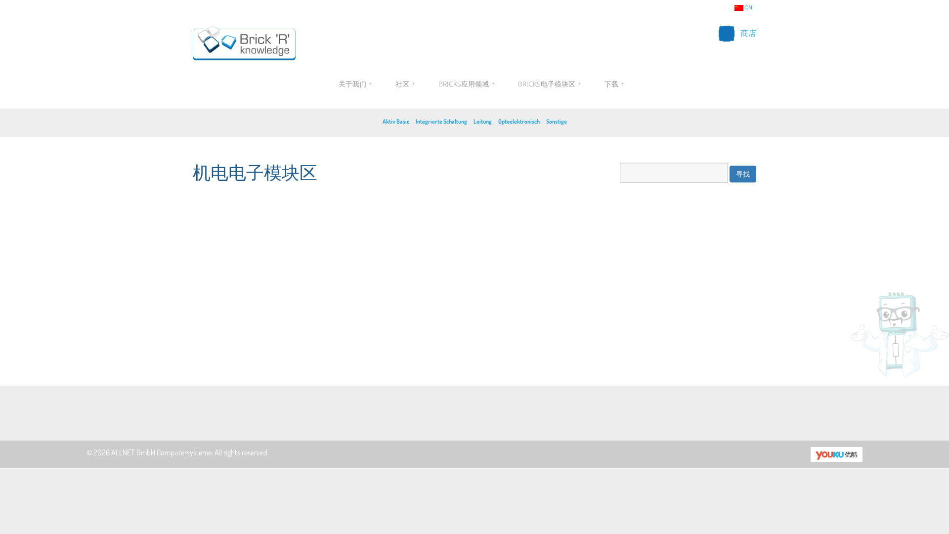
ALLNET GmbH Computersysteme (161, 452)
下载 (613, 84)
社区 (405, 84)
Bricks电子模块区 (550, 84)
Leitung (483, 121)
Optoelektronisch (519, 121)
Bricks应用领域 (466, 84)
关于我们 (356, 84)
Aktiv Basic (396, 121)
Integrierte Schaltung (441, 121)
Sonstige (556, 121)
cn (748, 7)
